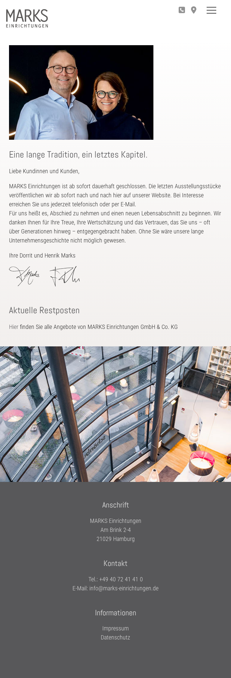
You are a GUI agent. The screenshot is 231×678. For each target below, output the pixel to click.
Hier (13, 326)
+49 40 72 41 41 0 (121, 579)
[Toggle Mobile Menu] (211, 11)
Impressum (115, 628)
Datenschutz (115, 637)
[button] (195, 10)
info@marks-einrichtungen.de (124, 588)
